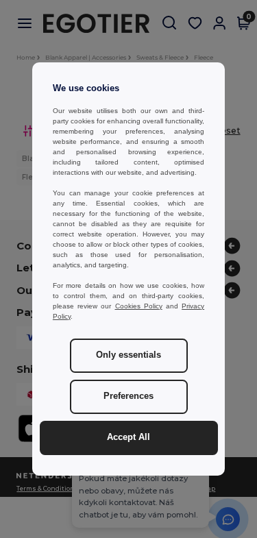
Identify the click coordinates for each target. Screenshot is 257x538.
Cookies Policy (138, 306)
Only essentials (128, 355)
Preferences (128, 396)
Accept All (128, 437)
